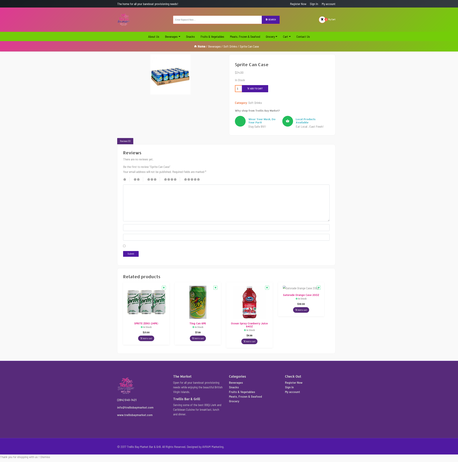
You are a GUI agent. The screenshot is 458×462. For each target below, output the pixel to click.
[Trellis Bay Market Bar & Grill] (124, 19)
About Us (153, 36)
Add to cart (256, 88)
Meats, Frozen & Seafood (245, 36)
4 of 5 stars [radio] (172, 179)
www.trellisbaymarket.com (135, 415)
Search (272, 19)
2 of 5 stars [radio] (138, 179)
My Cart (330, 19)
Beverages (171, 36)
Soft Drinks (230, 46)
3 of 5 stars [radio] (153, 179)
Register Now (298, 4)
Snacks (190, 36)
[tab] (125, 141)
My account (328, 4)
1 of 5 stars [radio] (126, 179)
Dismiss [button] (45, 457)
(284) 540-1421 (127, 400)
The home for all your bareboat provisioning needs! (147, 4)
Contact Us (303, 36)
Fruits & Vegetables (212, 36)
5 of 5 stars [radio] (193, 179)
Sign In (314, 4)
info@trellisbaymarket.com (135, 407)
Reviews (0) (125, 141)
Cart (285, 36)
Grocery (270, 36)
